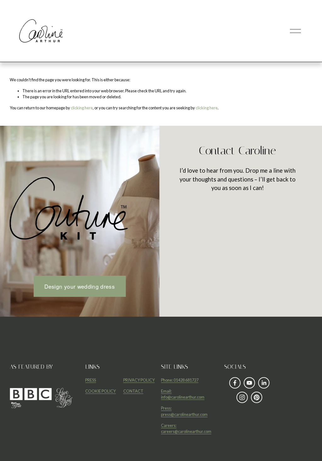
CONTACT (133, 391)
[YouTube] (249, 383)
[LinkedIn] (263, 383)
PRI (126, 380)
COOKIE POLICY (100, 391)
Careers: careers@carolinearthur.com (186, 428)
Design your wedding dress (79, 286)
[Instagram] (242, 397)
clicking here (82, 107)
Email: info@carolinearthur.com (182, 394)
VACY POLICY (142, 380)
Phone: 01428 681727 (179, 380)
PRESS (90, 380)
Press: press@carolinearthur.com (184, 411)
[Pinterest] (256, 397)
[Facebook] (235, 383)
